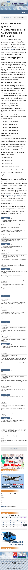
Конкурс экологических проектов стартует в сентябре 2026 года (11, 276)
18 (6, 524)
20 (14, 524)
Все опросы (13, 506)
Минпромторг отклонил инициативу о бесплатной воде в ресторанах (13, 298)
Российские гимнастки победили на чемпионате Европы (13, 401)
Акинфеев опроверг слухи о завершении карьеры (13, 405)
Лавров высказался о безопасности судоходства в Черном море (13, 260)
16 (25, 522)
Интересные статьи (14, 450)
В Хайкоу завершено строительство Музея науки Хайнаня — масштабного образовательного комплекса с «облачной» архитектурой (13, 226)
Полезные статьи (14, 448)
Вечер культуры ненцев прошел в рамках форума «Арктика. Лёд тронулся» (13, 335)
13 (14, 522)
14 (17, 522)
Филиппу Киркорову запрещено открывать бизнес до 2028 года (13, 288)
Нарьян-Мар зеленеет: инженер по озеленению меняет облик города (13, 221)
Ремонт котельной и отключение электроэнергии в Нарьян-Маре (13, 317)
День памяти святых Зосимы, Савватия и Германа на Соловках (13, 308)
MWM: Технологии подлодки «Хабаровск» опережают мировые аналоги (11, 251)
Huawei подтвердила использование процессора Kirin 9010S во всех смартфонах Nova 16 (13, 231)
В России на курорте (6, 497)
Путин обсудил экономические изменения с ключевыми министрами (12, 247)
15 (21, 522)
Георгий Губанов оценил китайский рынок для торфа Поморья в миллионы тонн (12, 255)
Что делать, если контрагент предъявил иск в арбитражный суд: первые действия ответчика (12, 425)
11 (6, 522)
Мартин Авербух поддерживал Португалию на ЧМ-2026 (12, 413)
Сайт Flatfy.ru (10, 49)
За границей (4, 495)
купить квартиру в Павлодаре (12, 195)
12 (10, 522)
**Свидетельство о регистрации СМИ (9, 561)
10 (3, 522)
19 (10, 524)
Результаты (8, 506)
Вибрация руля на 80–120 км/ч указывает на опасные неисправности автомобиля (12, 239)
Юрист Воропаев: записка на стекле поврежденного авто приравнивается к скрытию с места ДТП (14, 381)
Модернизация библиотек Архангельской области (13, 324)
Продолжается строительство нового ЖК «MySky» (13, 362)
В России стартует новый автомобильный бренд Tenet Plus (13, 390)
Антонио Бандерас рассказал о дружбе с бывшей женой (13, 339)
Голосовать (3, 506)
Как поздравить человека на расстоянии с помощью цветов (14, 440)
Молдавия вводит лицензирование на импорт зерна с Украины (14, 271)
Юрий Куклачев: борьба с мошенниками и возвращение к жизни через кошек (11, 235)
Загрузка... (4, 473)
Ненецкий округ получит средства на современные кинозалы (13, 331)
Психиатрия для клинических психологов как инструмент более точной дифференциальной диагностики (12, 436)
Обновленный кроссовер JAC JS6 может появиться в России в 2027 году (13, 385)
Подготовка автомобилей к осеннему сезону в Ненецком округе (12, 376)
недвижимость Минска (13, 186)
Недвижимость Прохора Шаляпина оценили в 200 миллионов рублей (13, 347)
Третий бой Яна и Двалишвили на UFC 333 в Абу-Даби (13, 409)
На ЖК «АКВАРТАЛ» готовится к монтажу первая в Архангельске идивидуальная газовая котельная (13, 359)
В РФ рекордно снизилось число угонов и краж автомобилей (12, 372)
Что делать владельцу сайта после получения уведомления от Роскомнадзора (12, 420)
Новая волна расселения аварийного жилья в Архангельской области (12, 351)
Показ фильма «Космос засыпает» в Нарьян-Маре (13, 327)
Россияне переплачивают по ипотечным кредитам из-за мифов (13, 280)
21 (17, 524)
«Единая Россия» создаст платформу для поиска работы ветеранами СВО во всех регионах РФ (13, 264)
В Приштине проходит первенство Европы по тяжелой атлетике (12, 397)
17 (3, 524)
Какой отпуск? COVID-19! (7, 504)
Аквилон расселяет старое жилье (9, 355)
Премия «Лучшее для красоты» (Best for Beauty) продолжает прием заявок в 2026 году (13, 312)
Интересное (14, 449)
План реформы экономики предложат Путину (12, 284)
